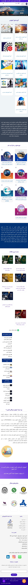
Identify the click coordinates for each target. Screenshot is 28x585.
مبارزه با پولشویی (6, 364)
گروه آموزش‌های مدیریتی (7, 92)
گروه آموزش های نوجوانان (21, 56)
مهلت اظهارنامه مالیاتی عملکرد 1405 (7, 269)
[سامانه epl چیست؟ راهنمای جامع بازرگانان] (7, 296)
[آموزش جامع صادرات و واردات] (7, 173)
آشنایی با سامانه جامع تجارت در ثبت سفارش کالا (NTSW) (7, 199)
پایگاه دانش (8, 583)
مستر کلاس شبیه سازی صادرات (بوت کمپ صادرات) (7, 163)
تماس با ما (3, 583)
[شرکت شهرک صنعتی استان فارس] (4, 503)
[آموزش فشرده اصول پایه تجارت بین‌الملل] (21, 173)
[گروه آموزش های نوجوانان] (21, 46)
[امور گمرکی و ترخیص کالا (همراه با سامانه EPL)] (21, 155)
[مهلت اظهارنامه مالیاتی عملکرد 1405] (7, 260)
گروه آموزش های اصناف (7, 56)
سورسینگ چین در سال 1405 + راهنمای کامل (7, 287)
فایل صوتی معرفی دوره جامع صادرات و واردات (6, 387)
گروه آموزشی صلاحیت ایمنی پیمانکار (21, 110)
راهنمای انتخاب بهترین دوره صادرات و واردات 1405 (20, 323)
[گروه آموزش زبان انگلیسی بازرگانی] (21, 64)
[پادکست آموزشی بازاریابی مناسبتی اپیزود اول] (11, 400)
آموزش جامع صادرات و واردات (7, 181)
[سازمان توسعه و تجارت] (14, 503)
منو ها (16, 3)
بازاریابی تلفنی (7, 398)
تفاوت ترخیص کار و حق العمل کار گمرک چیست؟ (20, 269)
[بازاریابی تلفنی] (11, 398)
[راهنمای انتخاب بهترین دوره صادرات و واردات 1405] (20, 314)
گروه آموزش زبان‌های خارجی (21, 92)
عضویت (3, 1)
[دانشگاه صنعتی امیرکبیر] (4, 490)
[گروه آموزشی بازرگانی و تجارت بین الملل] (21, 28)
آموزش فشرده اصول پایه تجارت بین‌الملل (21, 181)
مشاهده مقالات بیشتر (13, 330)
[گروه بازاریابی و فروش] (7, 28)
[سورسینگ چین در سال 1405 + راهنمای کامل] (7, 278)
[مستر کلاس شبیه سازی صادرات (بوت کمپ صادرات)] (7, 155)
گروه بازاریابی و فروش (7, 38)
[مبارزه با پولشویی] (11, 365)
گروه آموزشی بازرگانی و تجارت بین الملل (21, 38)
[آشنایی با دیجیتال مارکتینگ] (11, 376)
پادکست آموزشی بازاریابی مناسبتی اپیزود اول (6, 402)
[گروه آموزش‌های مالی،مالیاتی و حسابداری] (7, 64)
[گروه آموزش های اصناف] (7, 46)
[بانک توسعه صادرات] (14, 490)
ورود (8, 1)
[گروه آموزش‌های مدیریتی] (7, 82)
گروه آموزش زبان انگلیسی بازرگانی (21, 74)
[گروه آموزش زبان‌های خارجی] (21, 82)
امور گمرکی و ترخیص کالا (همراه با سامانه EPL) (21, 163)
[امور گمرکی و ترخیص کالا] (11, 394)
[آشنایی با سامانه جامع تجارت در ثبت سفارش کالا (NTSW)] (7, 190)
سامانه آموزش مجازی (15, 1)
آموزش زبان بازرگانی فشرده (21, 217)
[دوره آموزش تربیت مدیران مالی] (11, 367)
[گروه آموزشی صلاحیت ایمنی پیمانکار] (21, 101)
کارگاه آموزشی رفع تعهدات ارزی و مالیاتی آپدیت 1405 (21, 198)
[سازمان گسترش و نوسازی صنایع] (23, 503)
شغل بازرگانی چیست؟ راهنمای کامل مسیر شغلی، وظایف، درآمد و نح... (20, 288)
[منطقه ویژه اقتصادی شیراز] (23, 490)
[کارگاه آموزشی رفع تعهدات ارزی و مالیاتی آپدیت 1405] (21, 190)
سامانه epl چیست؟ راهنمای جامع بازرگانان (7, 305)
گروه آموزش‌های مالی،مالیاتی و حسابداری (7, 74)
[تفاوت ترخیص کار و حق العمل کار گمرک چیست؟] (20, 260)
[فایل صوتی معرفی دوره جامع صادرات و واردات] (11, 385)
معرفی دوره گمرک (6, 391)
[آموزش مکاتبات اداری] (11, 371)
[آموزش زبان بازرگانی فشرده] (21, 209)
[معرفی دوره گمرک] (11, 391)
